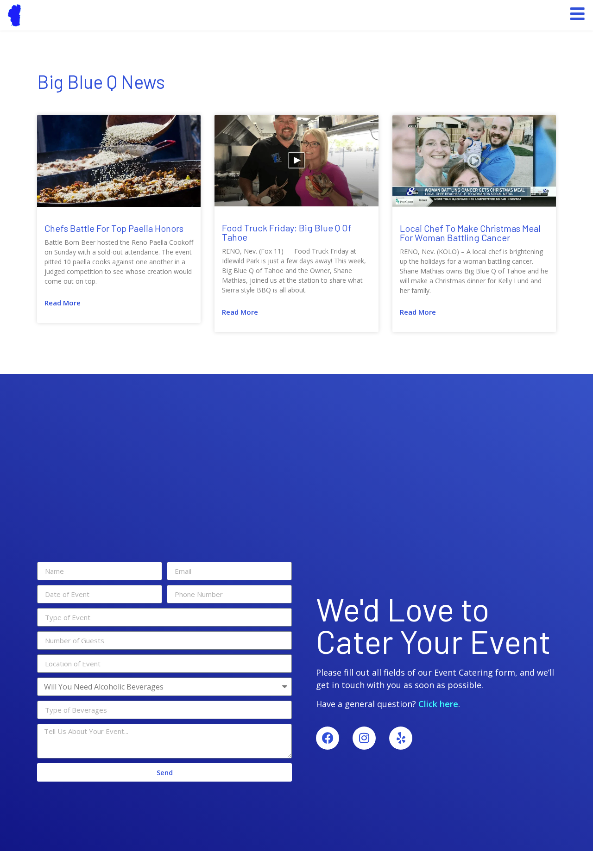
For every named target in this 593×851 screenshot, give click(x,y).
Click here (438, 703)
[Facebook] (327, 738)
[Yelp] (400, 738)
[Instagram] (364, 738)
